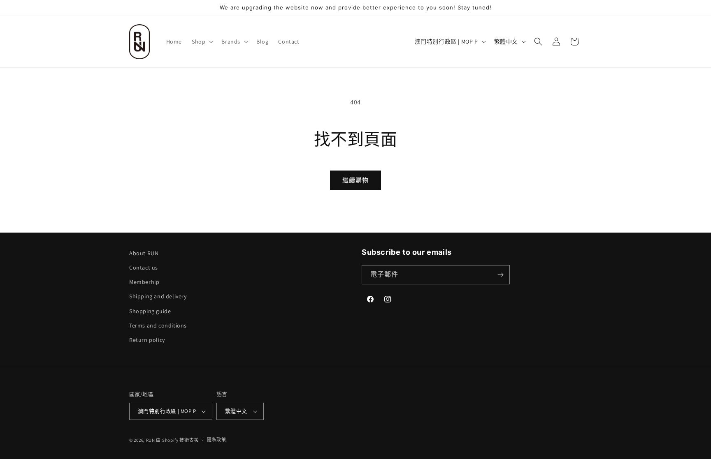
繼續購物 (355, 180)
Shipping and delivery (158, 296)
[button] (201, 41)
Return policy (147, 340)
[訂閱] (500, 274)
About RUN (143, 253)
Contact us (143, 267)
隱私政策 (216, 440)
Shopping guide (150, 311)
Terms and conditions (158, 325)
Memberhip (144, 282)
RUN (150, 440)
